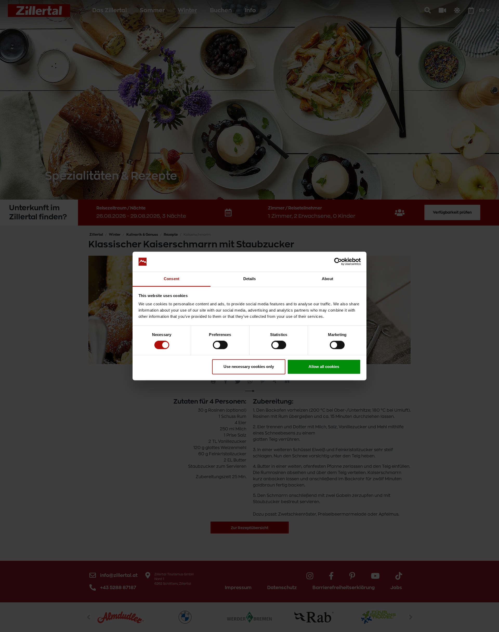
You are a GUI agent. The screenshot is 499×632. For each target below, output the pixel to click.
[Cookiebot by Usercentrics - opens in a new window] (338, 262)
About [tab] (327, 278)
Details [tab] (249, 278)
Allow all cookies (323, 366)
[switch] (220, 345)
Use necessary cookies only (249, 366)
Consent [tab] (171, 278)
